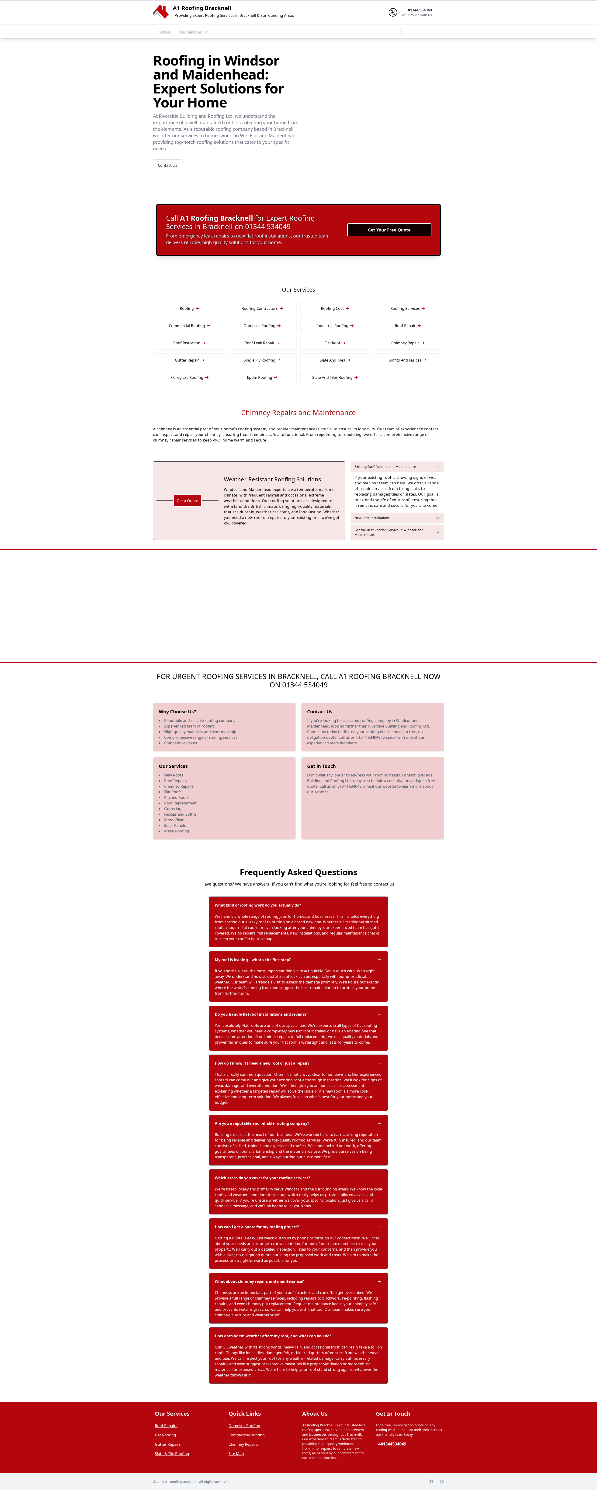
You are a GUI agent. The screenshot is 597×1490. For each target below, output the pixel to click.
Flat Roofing (165, 1435)
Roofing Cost (332, 308)
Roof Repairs (166, 1425)
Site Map (236, 1453)
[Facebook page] (431, 1481)
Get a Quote (187, 500)
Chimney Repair (405, 342)
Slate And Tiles (332, 360)
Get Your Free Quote (389, 230)
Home (165, 31)
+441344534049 (391, 1444)
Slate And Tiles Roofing (332, 377)
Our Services (191, 31)
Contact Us (167, 165)
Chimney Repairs (243, 1444)
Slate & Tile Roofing (172, 1453)
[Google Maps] (441, 1481)
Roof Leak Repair (259, 342)
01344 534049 (305, 685)
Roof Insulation (186, 342)
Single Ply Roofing (259, 360)
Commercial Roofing (187, 325)
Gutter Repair (187, 360)
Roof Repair (405, 325)
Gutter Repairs (168, 1444)
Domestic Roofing (259, 325)
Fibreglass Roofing (186, 377)
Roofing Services (405, 308)
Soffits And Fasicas (405, 360)
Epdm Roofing (259, 377)
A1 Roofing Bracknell (202, 8)
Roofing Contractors (260, 308)
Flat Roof (332, 342)
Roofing (187, 308)
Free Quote (415, 31)
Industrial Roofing (332, 325)
